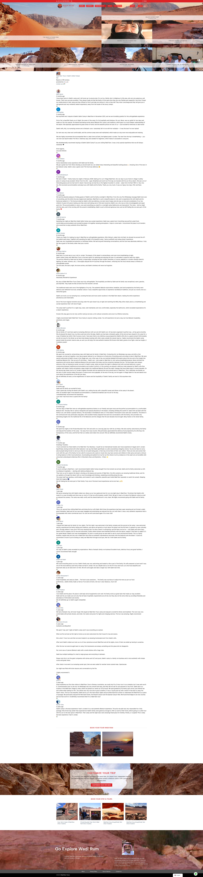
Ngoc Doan (59, 489)
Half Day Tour (75, 753)
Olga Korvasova (61, 217)
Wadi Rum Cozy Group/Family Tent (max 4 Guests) (112, 823)
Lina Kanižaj (59, 112)
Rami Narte (59, 94)
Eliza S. (58, 441)
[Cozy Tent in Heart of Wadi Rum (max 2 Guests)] (67, 811)
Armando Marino (61, 251)
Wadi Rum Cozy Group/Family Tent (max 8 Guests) (135, 823)
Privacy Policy (93, 871)
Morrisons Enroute (61, 622)
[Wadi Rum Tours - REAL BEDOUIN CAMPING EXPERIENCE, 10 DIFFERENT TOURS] (66, 6)
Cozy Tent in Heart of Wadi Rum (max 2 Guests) (65, 823)
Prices (110, 5)
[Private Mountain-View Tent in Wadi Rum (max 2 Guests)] (90, 811)
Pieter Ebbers (60, 158)
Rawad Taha (60, 704)
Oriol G (58, 680)
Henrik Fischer (60, 233)
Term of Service (106, 871)
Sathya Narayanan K (62, 575)
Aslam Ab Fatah (61, 559)
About (83, 871)
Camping (89, 5)
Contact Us (117, 5)
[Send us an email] (145, 1)
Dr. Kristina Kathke (61, 404)
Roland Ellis (59, 608)
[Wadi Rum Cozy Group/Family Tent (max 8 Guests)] (136, 811)
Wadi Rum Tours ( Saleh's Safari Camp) (68, 76)
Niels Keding (60, 350)
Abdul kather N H (61, 273)
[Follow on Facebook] (142, 1)
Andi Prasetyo (60, 590)
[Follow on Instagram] (144, 1)
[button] (132, 6)
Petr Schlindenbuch (62, 175)
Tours (81, 5)
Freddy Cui (59, 505)
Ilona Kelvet (59, 521)
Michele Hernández (62, 465)
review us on (60, 84)
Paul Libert (59, 384)
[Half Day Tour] (85, 744)
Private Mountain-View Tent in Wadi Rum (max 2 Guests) (89, 823)
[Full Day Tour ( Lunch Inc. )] (117, 744)
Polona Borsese (61, 328)
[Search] (71, 1)
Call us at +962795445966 (63, 1)
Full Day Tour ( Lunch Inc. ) (111, 753)
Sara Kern (59, 545)
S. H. (57, 424)
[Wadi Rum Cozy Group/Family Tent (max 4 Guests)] (113, 811)
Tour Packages (100, 5)
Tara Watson (60, 193)
